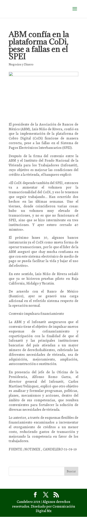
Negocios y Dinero (21, 64)
